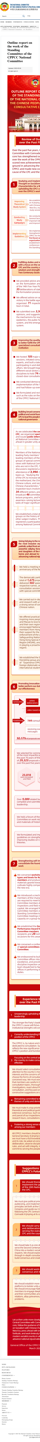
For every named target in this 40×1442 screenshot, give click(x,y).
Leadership (5, 1418)
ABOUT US (33, 26)
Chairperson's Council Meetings (10, 1383)
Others (3, 1385)
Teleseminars (5, 1396)
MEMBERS (8, 22)
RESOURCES (24, 26)
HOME (2, 22)
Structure (4, 1422)
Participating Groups (7, 1420)
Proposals (4, 1404)
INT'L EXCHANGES (6, 26)
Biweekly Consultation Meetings (10, 1394)
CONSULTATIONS (29, 22)
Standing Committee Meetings (10, 1380)
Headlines (29, 29)
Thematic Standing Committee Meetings (12, 1390)
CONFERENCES (17, 22)
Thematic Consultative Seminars (10, 1392)
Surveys (4, 1406)
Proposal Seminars (7, 1398)
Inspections (5, 1408)
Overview (4, 1415)
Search (23, 16)
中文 (28, 16)
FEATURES (16, 26)
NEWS (37, 22)
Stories (3, 1410)
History (4, 1424)
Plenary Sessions (6, 1378)
